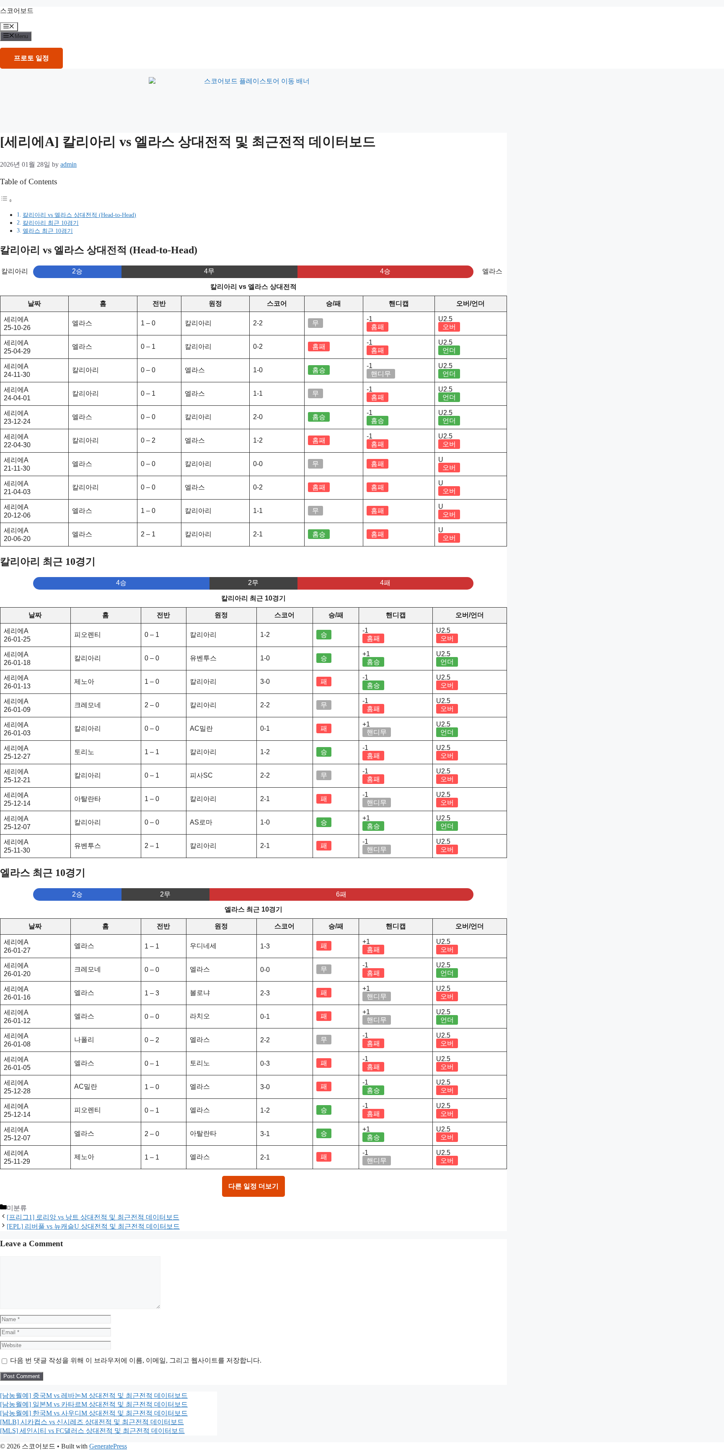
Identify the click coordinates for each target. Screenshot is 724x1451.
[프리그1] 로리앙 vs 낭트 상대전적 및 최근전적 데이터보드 (93, 1217)
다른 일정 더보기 (253, 1186)
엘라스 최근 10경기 (48, 230)
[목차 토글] (6, 200)
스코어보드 (17, 10)
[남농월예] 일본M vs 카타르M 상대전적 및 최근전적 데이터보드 (94, 1404)
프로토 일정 (31, 58)
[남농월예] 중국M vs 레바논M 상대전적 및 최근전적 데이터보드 (94, 1395)
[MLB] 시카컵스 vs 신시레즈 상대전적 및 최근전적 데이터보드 (92, 1421)
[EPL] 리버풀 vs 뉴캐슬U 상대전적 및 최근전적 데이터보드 (93, 1226)
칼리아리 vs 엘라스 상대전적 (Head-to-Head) (79, 214)
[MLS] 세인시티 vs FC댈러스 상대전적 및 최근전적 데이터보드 (92, 1430)
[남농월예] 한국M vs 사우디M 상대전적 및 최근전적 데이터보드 (94, 1413)
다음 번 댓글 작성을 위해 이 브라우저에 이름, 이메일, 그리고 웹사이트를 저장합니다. (135, 1360)
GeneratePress (108, 1446)
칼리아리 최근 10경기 (51, 222)
